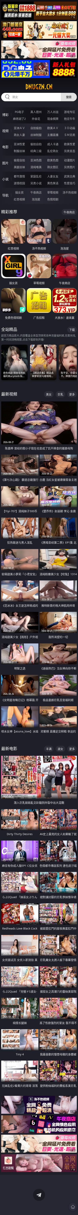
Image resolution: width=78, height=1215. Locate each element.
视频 (5, 131)
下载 (72, 330)
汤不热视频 (70, 192)
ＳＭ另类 (69, 135)
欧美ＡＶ (52, 128)
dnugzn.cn (39, 87)
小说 (5, 179)
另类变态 (69, 151)
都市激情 (19, 176)
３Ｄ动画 (69, 128)
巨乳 (60, 394)
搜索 (69, 97)
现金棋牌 (52, 119)
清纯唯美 (36, 167)
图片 (5, 163)
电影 (5, 147)
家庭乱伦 (36, 176)
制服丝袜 (19, 151)
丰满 (49, 749)
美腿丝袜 (19, 167)
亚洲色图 (36, 160)
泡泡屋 (36, 199)
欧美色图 (52, 160)
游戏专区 (69, 112)
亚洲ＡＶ (19, 128)
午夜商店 (36, 192)
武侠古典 (69, 176)
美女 (49, 394)
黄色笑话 (52, 183)
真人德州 (36, 112)
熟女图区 (52, 167)
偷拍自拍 (36, 144)
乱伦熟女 (52, 151)
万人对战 (52, 112)
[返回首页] (73, 1207)
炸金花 (36, 119)
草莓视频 (52, 192)
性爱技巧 (69, 183)
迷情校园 (19, 183)
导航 (5, 195)
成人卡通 (52, 144)
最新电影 (9, 748)
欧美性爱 (69, 144)
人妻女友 (52, 176)
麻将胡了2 (19, 119)
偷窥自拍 (19, 160)
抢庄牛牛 (69, 119)
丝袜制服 (36, 135)
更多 (72, 394)
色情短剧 (52, 199)
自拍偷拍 (36, 128)
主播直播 (52, 135)
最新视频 (9, 394)
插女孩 (19, 192)
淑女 (60, 749)
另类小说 (36, 183)
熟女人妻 (19, 135)
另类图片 (69, 167)
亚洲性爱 (19, 144)
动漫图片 (69, 160)
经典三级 (36, 151)
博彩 (5, 115)
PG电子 (19, 112)
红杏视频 (19, 199)
